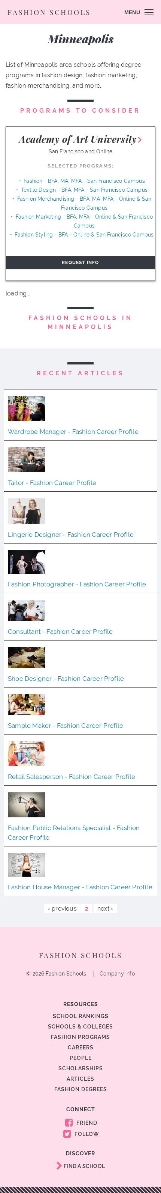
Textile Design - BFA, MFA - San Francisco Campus (84, 190)
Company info (117, 974)
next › (105, 908)
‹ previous (62, 908)
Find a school (84, 1166)
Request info (80, 262)
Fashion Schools (49, 12)
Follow (86, 1134)
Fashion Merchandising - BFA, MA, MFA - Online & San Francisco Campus (84, 203)
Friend (86, 1123)
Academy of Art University (78, 138)
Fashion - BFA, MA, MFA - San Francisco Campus (84, 181)
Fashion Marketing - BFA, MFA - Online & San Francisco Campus (84, 221)
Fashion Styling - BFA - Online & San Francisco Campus (84, 235)
